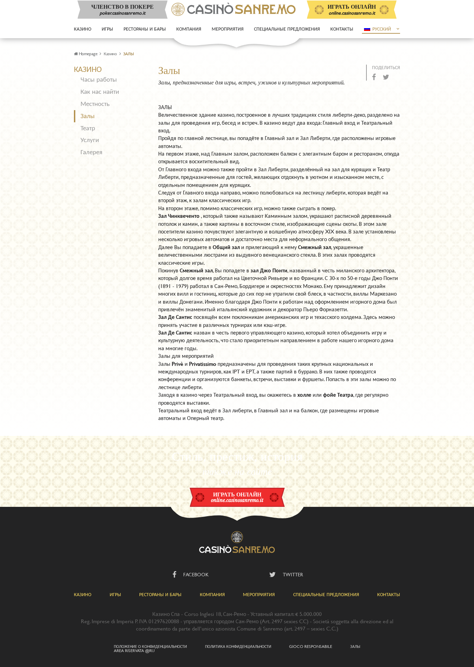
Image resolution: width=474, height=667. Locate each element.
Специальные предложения (287, 28)
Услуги (90, 140)
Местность (95, 103)
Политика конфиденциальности (238, 646)
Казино (82, 28)
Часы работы (99, 79)
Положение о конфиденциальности (150, 646)
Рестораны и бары (145, 28)
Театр (88, 128)
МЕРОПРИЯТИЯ (259, 594)
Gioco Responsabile (310, 646)
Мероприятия (228, 28)
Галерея (91, 152)
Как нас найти (100, 91)
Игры (107, 28)
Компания (188, 28)
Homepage (88, 53)
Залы (88, 116)
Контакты (341, 28)
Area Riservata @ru (134, 650)
